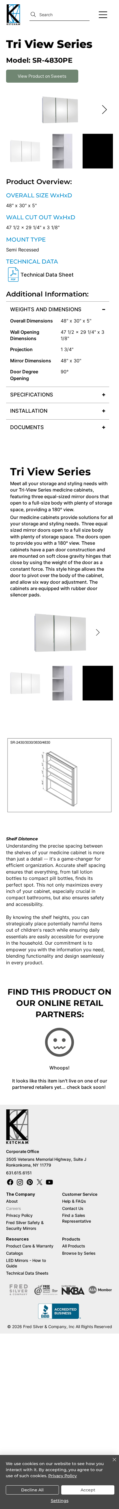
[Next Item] (104, 110)
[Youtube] (49, 1182)
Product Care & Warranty (29, 1245)
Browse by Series (79, 1253)
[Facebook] (10, 1182)
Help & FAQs (74, 1201)
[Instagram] (20, 1182)
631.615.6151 (19, 1172)
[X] (40, 1182)
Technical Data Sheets (27, 1273)
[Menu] (103, 14)
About (12, 1201)
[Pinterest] (30, 1182)
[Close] (111, 1463)
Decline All (32, 1490)
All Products (73, 1245)
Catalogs (14, 1253)
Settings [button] (59, 1500)
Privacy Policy (19, 1215)
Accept (88, 1490)
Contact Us (72, 1208)
